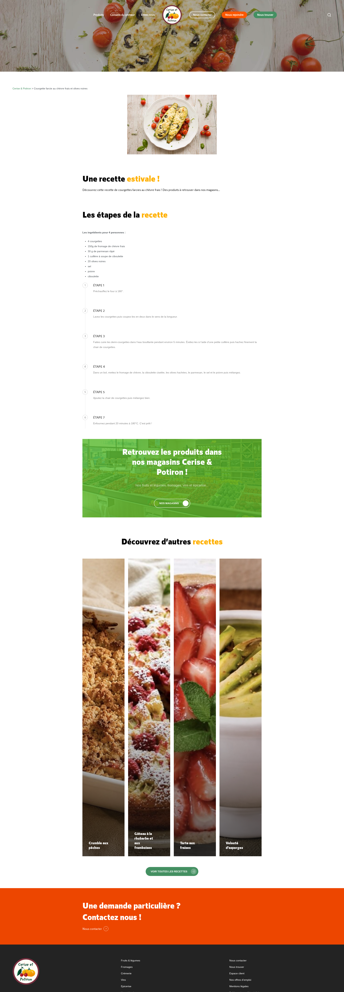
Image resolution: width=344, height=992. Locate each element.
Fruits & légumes (130, 960)
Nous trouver (236, 966)
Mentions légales (239, 986)
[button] (172, 503)
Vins (123, 979)
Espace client (236, 973)
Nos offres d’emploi (240, 979)
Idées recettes (154, 67)
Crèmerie (126, 973)
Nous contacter (238, 960)
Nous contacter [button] (92, 929)
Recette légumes (187, 67)
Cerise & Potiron (22, 88)
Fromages (127, 966)
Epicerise (126, 986)
